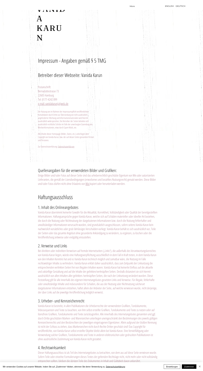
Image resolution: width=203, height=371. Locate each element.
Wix (87, 183)
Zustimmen (189, 366)
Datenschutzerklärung (66, 146)
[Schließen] (199, 366)
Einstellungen (172, 366)
